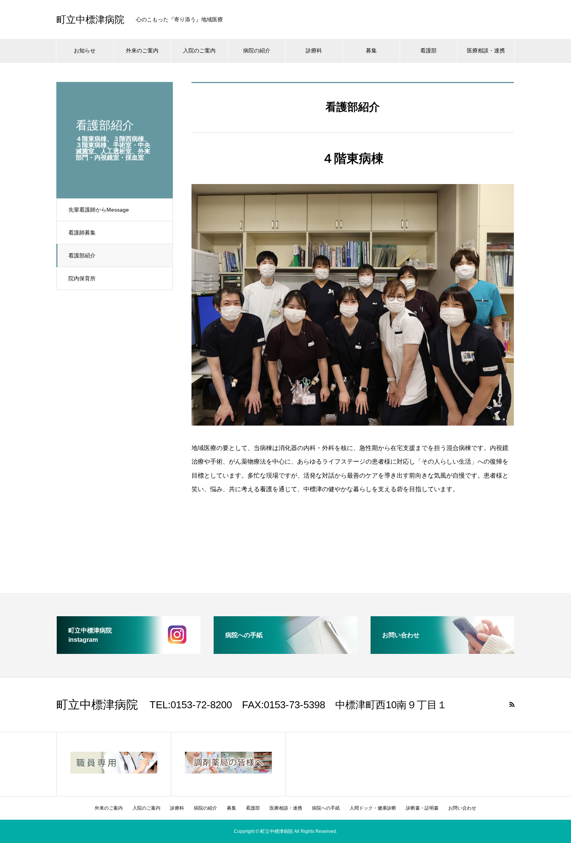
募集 (371, 50)
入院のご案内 (199, 50)
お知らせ (85, 50)
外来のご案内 (142, 50)
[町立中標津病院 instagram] (128, 650)
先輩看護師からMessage (98, 210)
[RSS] (512, 704)
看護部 (428, 50)
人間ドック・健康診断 (373, 808)
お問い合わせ (462, 808)
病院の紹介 (256, 50)
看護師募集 (82, 232)
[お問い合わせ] (442, 650)
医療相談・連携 (486, 50)
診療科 (314, 50)
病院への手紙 (326, 808)
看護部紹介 (82, 255)
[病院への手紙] (285, 650)
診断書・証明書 (422, 808)
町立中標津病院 (90, 19)
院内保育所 (82, 278)
